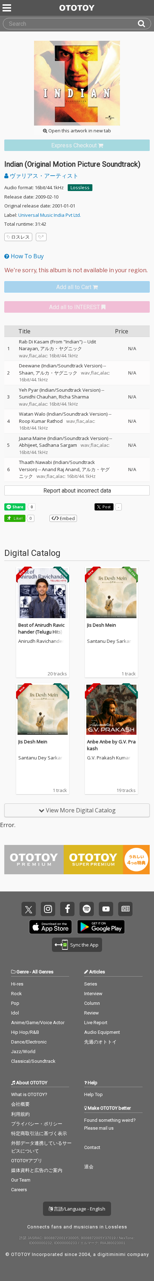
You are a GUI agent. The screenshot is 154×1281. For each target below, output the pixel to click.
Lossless (80, 187)
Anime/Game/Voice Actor (37, 1022)
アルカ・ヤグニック (61, 348)
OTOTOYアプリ (26, 1160)
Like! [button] (18, 518)
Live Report (95, 1022)
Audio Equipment (102, 1032)
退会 (88, 1166)
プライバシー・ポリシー (36, 1123)
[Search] (144, 23)
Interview (93, 993)
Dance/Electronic (29, 1042)
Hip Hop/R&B (25, 1032)
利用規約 (20, 1114)
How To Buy (26, 256)
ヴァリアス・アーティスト (43, 176)
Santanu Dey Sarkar (109, 641)
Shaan (26, 373)
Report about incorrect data (77, 490)
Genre (22, 971)
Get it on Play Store (101, 927)
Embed (67, 518)
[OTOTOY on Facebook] (67, 909)
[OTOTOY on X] (28, 909)
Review (91, 1013)
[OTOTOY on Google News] (125, 909)
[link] (77, 145)
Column (92, 1003)
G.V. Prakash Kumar (108, 758)
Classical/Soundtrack (33, 1061)
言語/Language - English (79, 1209)
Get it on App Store (50, 927)
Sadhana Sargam (58, 445)
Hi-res (17, 984)
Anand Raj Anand (61, 469)
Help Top (93, 1094)
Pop (15, 1003)
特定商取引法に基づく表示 (39, 1133)
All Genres (42, 971)
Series (90, 984)
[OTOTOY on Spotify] (87, 909)
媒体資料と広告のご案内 (36, 1170)
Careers (19, 1189)
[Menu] (7, 8)
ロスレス (20, 237)
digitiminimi (111, 1254)
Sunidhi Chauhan (38, 396)
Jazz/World (23, 1051)
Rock (16, 993)
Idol (15, 1013)
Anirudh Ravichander (41, 641)
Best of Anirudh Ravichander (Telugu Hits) (41, 628)
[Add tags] (41, 237)
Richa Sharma (74, 396)
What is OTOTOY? (29, 1094)
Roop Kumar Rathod (41, 421)
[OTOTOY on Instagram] (48, 909)
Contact (92, 1147)
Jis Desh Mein (101, 625)
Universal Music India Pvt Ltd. (49, 215)
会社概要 (20, 1104)
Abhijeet (28, 445)
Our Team (20, 1180)
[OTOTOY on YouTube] (106, 909)
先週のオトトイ (100, 1042)
